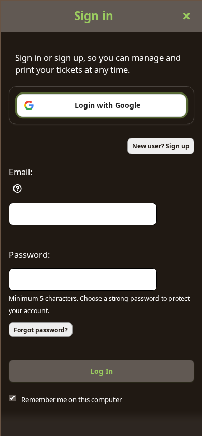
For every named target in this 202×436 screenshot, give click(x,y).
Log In (101, 371)
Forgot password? (40, 329)
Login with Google (107, 105)
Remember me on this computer (71, 399)
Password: (29, 254)
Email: (20, 172)
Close (186, 16)
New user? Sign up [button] (161, 146)
